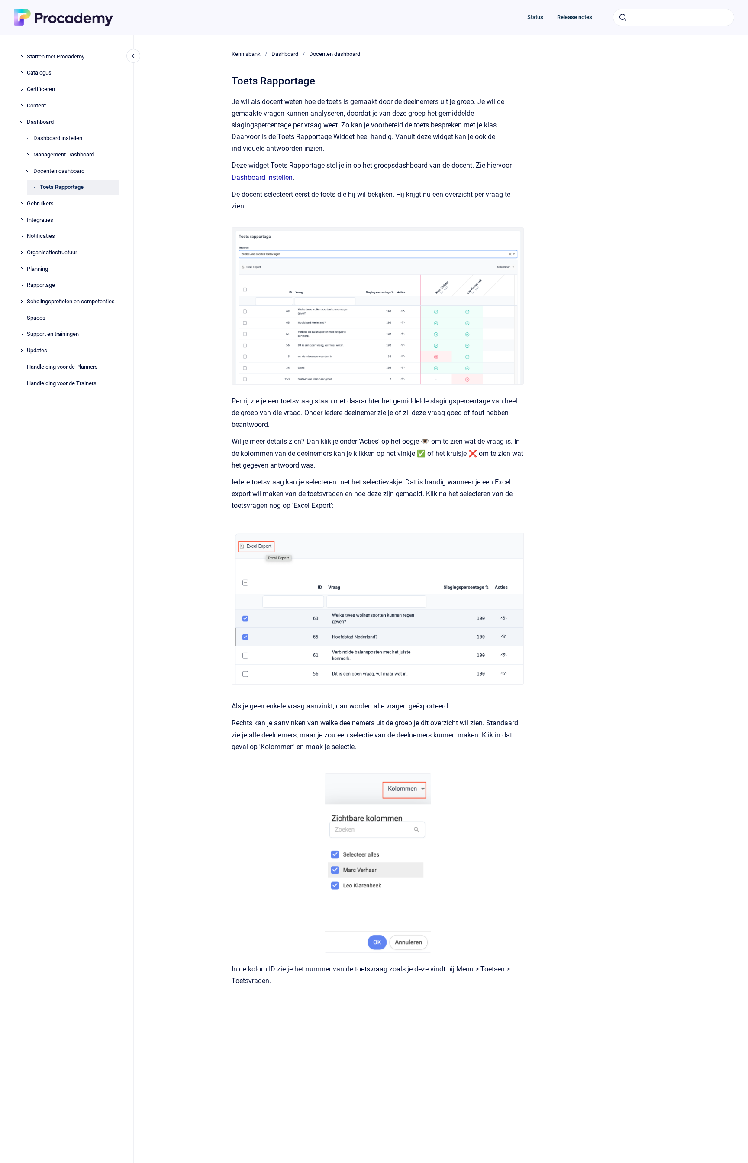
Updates (37, 350)
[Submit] (623, 17)
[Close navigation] (133, 56)
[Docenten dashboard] (27, 170)
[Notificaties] (21, 236)
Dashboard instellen (57, 138)
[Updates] (21, 350)
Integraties (40, 220)
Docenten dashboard (58, 171)
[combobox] (673, 17)
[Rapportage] (21, 285)
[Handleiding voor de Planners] (21, 367)
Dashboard (40, 122)
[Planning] (21, 268)
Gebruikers (40, 203)
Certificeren (41, 89)
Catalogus (39, 72)
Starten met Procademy (55, 56)
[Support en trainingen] (21, 334)
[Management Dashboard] (27, 154)
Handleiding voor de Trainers (62, 383)
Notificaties (41, 236)
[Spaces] (21, 318)
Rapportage (41, 285)
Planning (37, 269)
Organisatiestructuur (52, 252)
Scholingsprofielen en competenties (71, 301)
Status (535, 17)
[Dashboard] (21, 121)
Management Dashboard (63, 154)
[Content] (21, 105)
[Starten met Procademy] (21, 56)
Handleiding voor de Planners (62, 367)
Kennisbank (246, 54)
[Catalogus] (21, 72)
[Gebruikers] (21, 203)
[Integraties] (21, 219)
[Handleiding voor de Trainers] (21, 383)
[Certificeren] (21, 89)
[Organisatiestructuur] (21, 252)
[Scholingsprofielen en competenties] (21, 301)
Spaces (36, 318)
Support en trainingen (53, 334)
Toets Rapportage (62, 187)
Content (36, 105)
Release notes (574, 17)
